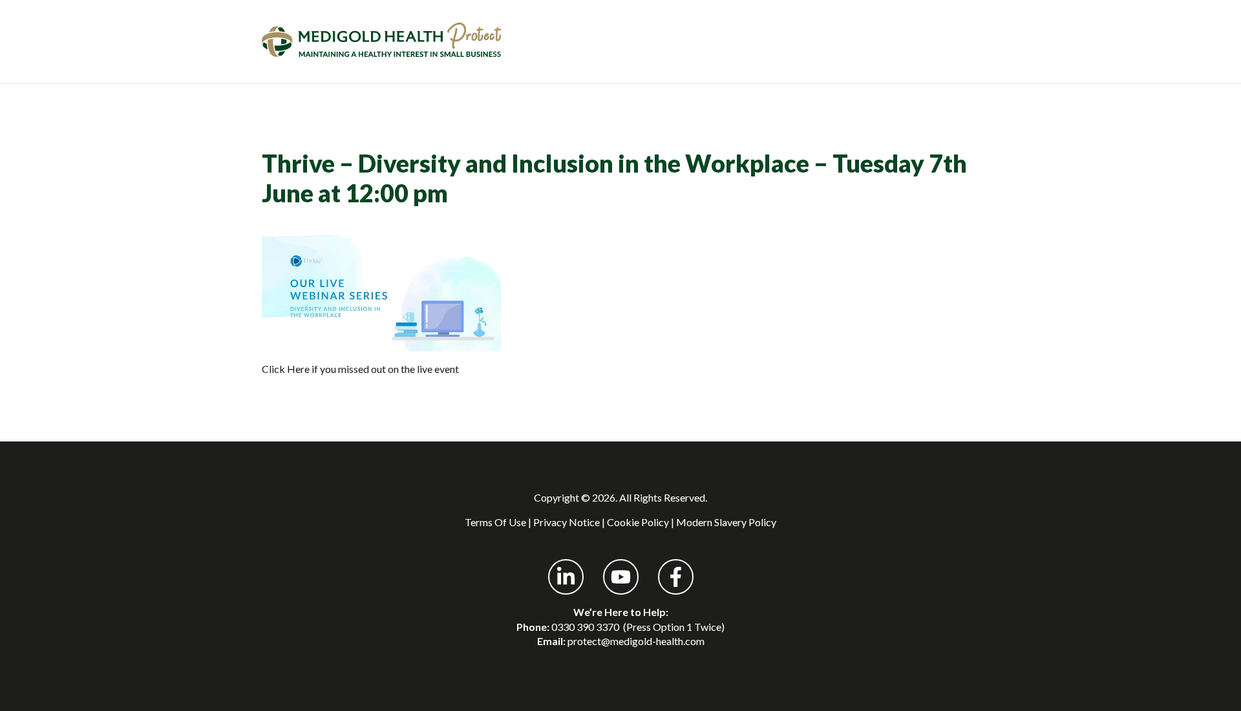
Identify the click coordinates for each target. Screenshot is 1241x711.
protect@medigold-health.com (636, 641)
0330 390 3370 (585, 627)
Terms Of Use (495, 522)
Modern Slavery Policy (726, 522)
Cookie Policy (638, 522)
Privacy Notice (566, 522)
